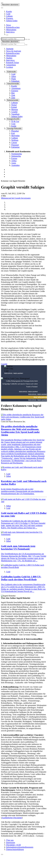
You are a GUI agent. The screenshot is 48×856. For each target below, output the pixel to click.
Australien (15, 165)
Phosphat (15, 131)
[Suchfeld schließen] (26, 39)
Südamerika (16, 156)
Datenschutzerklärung (15, 849)
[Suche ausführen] (29, 39)
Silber (13, 76)
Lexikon (9, 67)
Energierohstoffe (13, 119)
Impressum (10, 842)
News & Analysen (13, 51)
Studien (9, 58)
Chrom (14, 142)
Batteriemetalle (12, 100)
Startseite (9, 49)
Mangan (14, 109)
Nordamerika (16, 154)
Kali (13, 133)
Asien (13, 163)
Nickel (14, 105)
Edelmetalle (11, 72)
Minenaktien (11, 30)
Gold (8, 14)
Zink (13, 95)
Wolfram (14, 140)
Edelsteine (15, 147)
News (8, 25)
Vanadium (15, 114)
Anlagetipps (11, 65)
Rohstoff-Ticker (12, 62)
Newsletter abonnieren (10, 5)
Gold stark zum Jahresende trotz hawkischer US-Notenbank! (18, 547)
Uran (13, 124)
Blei (13, 93)
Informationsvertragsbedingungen (19, 847)
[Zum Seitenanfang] (2, 854)
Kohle (13, 126)
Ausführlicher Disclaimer (12, 818)
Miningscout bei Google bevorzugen (16, 198)
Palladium (15, 81)
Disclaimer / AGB (13, 845)
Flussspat (15, 145)
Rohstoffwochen (13, 27)
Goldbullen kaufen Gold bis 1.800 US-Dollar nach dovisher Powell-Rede (21, 578)
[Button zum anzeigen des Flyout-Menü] (2, 2)
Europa (14, 158)
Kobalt (14, 107)
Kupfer (9, 11)
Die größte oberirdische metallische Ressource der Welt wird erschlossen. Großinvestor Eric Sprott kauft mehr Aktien (20, 430)
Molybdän (15, 136)
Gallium (14, 138)
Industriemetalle (13, 84)
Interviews (10, 32)
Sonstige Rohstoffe (14, 129)
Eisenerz (9, 18)
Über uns (10, 840)
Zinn (13, 98)
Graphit (14, 112)
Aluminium (15, 88)
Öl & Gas (15, 121)
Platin (13, 79)
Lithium (9, 16)
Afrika (14, 161)
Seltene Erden (11, 21)
